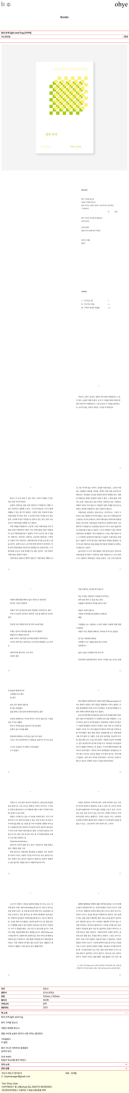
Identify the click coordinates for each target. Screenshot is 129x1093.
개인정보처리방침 (9, 1090)
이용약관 (22, 1090)
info (8, 4)
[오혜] (121, 5)
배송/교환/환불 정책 (37, 1090)
